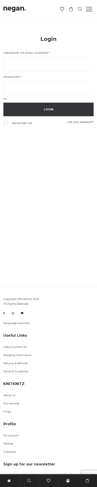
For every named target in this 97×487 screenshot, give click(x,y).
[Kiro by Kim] (22, 313)
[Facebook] (4, 313)
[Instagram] (13, 313)
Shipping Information (17, 355)
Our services (11, 403)
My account (11, 435)
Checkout (9, 451)
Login (48, 39)
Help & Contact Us (15, 347)
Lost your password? (80, 122)
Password (12, 77)
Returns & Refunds (15, 363)
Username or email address (26, 52)
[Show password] (5, 99)
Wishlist (8, 443)
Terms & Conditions (15, 371)
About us (9, 395)
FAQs (7, 411)
